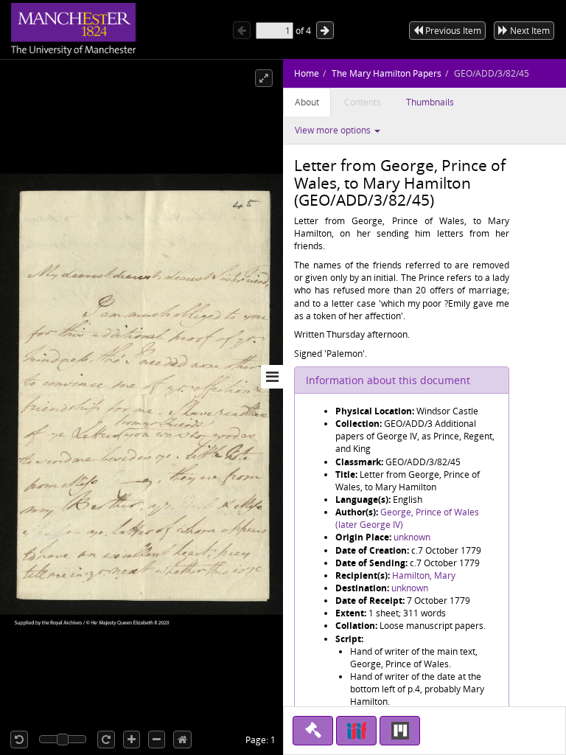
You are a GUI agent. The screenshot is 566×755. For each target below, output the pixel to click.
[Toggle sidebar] (272, 377)
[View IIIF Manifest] (356, 730)
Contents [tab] (362, 102)
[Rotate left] (19, 739)
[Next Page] (325, 30)
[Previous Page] (242, 30)
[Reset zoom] (182, 739)
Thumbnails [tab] (430, 102)
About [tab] (307, 102)
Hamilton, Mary (423, 575)
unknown (412, 537)
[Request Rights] (313, 730)
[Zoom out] (156, 739)
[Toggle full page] (264, 78)
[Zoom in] (131, 739)
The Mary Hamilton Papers (386, 73)
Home (306, 73)
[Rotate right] (106, 739)
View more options (334, 130)
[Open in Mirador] (400, 730)
